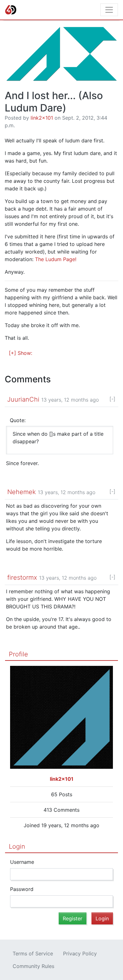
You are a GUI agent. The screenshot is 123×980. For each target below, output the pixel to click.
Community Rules (33, 966)
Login (17, 846)
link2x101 (42, 118)
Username (22, 862)
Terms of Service (33, 953)
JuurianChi (23, 399)
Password (21, 889)
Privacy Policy (80, 953)
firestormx (22, 577)
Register (72, 918)
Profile (18, 654)
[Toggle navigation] (109, 9)
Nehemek (21, 492)
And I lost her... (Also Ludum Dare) (54, 101)
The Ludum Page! (55, 259)
